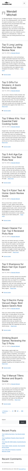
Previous (5, 411)
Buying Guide (7, 74)
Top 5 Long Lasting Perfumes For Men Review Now (12, 47)
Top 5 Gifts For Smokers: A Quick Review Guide (11, 85)
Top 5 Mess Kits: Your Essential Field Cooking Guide (13, 121)
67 (13, 411)
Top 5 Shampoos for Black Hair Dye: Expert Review (14, 267)
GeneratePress (22, 469)
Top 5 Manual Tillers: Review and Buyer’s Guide (13, 378)
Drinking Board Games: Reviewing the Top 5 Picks (14, 340)
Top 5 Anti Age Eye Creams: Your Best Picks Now (12, 157)
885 (22, 411)
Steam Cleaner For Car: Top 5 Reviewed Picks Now (13, 231)
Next (4, 412)
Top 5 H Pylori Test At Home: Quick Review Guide (13, 193)
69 (18, 411)
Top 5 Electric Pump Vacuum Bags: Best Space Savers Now (12, 303)
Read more (5, 106)
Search (4, 419)
